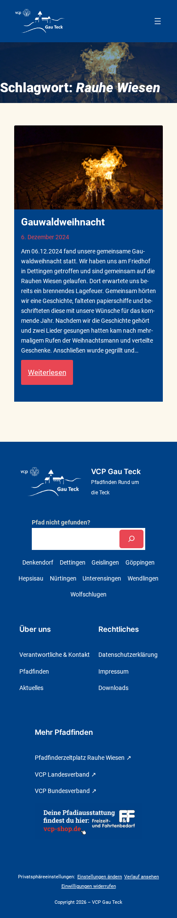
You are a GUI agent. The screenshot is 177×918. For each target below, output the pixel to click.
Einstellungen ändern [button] (99, 877)
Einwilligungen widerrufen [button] (88, 886)
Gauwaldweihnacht (63, 222)
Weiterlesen (50, 376)
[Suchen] (131, 539)
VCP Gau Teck (116, 471)
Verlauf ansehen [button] (141, 877)
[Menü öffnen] (158, 21)
